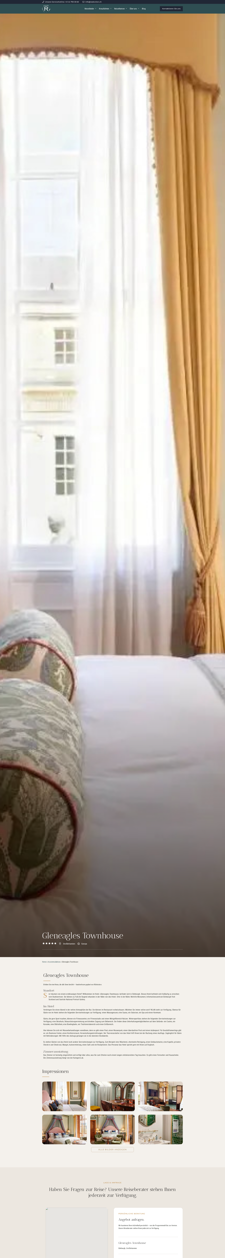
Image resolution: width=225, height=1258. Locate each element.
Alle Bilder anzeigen (112, 1149)
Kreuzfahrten (104, 8)
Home (44, 962)
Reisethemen (119, 8)
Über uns (133, 8)
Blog (144, 8)
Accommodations (54, 962)
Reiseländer (89, 8)
